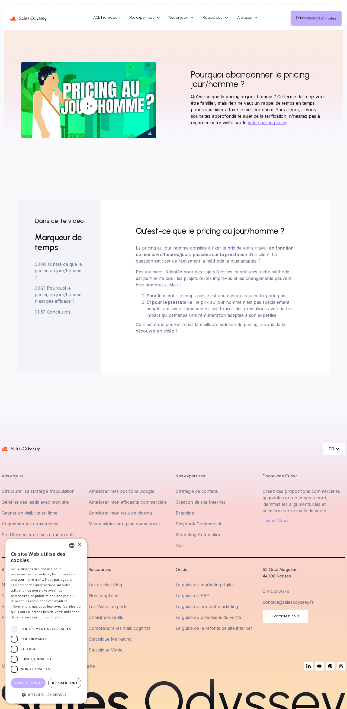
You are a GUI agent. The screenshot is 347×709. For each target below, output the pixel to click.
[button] (145, 17)
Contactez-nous (285, 616)
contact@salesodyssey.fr (288, 602)
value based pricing (268, 122)
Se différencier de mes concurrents (38, 534)
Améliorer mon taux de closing (120, 513)
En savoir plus (51, 617)
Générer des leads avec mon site (35, 502)
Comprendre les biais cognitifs (119, 628)
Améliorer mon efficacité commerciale (128, 502)
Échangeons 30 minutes (316, 18)
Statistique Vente (106, 650)
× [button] (79, 545)
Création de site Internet (200, 502)
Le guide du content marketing (207, 606)
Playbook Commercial (198, 523)
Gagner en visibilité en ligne (29, 513)
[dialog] (46, 621)
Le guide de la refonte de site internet (214, 628)
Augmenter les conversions (30, 523)
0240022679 (276, 591)
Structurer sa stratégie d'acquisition (38, 491)
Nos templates (103, 595)
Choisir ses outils (106, 617)
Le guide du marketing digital (205, 584)
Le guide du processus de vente (208, 617)
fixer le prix (223, 248)
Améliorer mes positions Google (121, 491)
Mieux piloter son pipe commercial (124, 523)
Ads (180, 545)
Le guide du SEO (193, 595)
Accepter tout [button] (28, 683)
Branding (185, 513)
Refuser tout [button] (65, 683)
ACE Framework (107, 17)
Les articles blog (105, 584)
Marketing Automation (198, 534)
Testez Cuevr (276, 520)
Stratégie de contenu (197, 491)
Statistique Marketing (110, 639)
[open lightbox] (88, 100)
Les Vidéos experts (108, 606)
